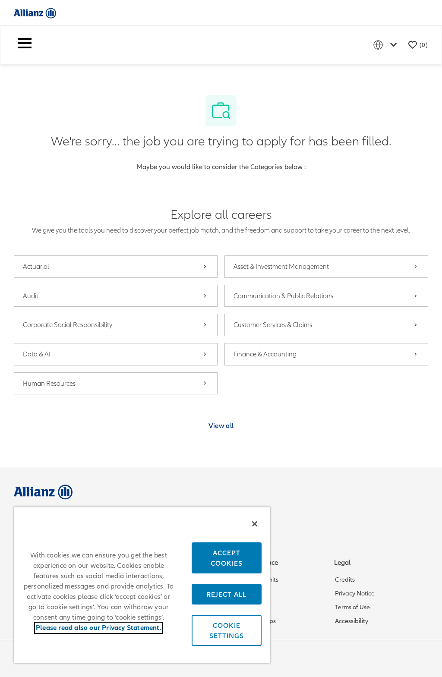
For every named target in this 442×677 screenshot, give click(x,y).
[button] (221, 425)
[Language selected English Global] (387, 44)
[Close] (254, 523)
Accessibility (351, 621)
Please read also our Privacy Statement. (98, 627)
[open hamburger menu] (24, 45)
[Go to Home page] (35, 12)
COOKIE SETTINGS (226, 630)
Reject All (226, 594)
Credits (345, 579)
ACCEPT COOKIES (227, 558)
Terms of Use (352, 607)
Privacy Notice (355, 593)
